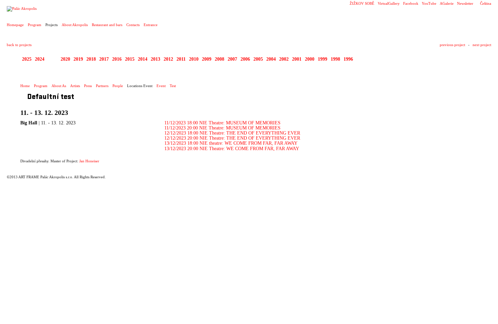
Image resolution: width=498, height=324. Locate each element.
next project (482, 45)
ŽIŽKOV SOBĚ (362, 3)
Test (173, 86)
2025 (27, 59)
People (117, 86)
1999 (322, 59)
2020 (65, 59)
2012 (168, 59)
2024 (39, 59)
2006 (245, 59)
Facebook (410, 3)
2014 (142, 59)
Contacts (133, 25)
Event (161, 86)
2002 (284, 59)
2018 (91, 59)
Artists (75, 86)
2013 (155, 59)
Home (25, 86)
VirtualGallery (389, 3)
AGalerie (447, 3)
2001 (297, 59)
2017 (104, 59)
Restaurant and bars (107, 25)
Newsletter (465, 3)
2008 (219, 59)
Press (88, 86)
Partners (102, 86)
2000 (309, 59)
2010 (194, 59)
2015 (129, 59)
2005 (258, 59)
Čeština (485, 3)
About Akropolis (75, 25)
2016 (117, 59)
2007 (232, 59)
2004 (271, 59)
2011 (181, 59)
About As (58, 86)
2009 (206, 59)
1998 (335, 59)
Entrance (151, 25)
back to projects (19, 45)
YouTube (429, 3)
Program (34, 25)
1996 (348, 59)
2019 (78, 59)
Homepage (15, 25)
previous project (452, 45)
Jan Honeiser (89, 161)
